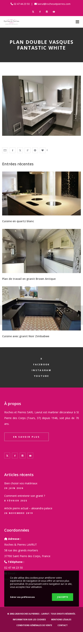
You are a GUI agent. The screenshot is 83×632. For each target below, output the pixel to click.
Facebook (41, 364)
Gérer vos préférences (22, 597)
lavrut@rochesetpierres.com (53, 4)
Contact (63, 625)
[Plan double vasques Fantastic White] (5, 150)
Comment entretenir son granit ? (24, 496)
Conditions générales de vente (34, 625)
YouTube (41, 375)
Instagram (41, 370)
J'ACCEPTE (62, 597)
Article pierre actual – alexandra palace (28, 508)
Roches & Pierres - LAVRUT (34, 613)
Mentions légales (61, 619)
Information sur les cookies (29, 619)
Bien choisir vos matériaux (20, 483)
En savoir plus (26, 436)
